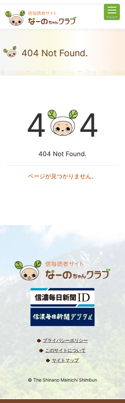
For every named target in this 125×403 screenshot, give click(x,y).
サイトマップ (65, 360)
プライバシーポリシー (65, 340)
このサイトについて (65, 350)
